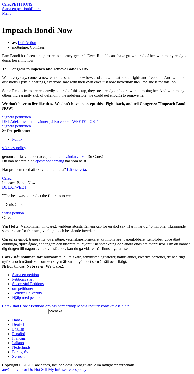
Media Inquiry (88, 306)
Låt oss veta (76, 169)
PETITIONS (22, 4)
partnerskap (67, 306)
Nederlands (21, 347)
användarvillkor (74, 156)
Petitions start (22, 279)
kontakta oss (110, 306)
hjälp (125, 306)
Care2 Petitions (32, 306)
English (18, 329)
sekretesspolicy (14, 148)
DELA (7, 187)
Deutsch (18, 324)
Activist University (27, 293)
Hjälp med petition (27, 297)
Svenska (55, 311)
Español (18, 334)
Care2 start (10, 306)
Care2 (7, 4)
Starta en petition (15, 9)
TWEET (77, 121)
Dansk (17, 320)
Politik (17, 139)
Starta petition (13, 213)
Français (19, 338)
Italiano (18, 343)
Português (20, 352)
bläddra (35, 9)
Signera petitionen (16, 117)
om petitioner (22, 288)
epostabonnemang (49, 161)
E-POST (91, 121)
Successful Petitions (28, 284)
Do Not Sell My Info (44, 369)
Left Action (27, 42)
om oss (51, 306)
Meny (6, 13)
